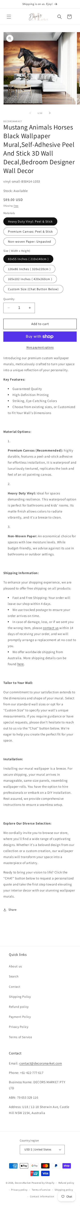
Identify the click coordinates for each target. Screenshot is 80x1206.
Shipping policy (64, 1189)
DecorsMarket (23, 1182)
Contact (14, 987)
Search (14, 976)
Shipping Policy (20, 997)
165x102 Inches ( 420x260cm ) (30, 279)
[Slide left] (30, 113)
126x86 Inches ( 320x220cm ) (29, 269)
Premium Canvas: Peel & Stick (30, 231)
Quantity (8, 299)
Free (16, 205)
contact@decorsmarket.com (40, 1063)
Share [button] (12, 910)
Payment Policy (20, 1017)
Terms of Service (20, 1037)
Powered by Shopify (43, 1182)
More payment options (40, 347)
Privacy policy (19, 1189)
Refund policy (19, 1007)
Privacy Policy (18, 1027)
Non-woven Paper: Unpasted (29, 242)
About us (15, 966)
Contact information (42, 1196)
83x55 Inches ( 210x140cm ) (28, 259)
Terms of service (41, 1189)
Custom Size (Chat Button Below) (33, 289)
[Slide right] (50, 113)
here (20, 664)
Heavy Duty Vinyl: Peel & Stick (30, 221)
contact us (51, 628)
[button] (9, 17)
